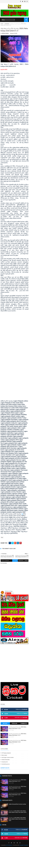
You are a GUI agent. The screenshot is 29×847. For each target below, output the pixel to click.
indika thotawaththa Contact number (17, 804)
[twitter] (22, 1)
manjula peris (5, 761)
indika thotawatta (6, 759)
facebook (21, 560)
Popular (14, 723)
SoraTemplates (9, 845)
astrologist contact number (8, 757)
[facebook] (20, 1)
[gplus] (14, 842)
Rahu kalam (4, 755)
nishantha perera (6, 764)
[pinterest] (24, 1)
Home (2, 23)
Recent (5, 723)
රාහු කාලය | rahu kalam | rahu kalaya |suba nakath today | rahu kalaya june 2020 (17, 819)
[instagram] (27, 1)
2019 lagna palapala (6, 753)
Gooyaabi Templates (23, 845)
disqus (26, 560)
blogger (15, 560)
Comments (23, 723)
